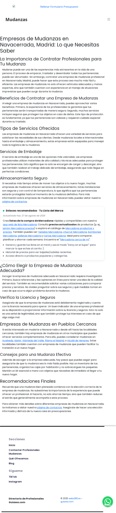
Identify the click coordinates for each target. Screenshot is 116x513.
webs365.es (75, 498)
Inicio (12, 445)
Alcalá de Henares (78, 340)
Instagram (15, 481)
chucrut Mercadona (75, 232)
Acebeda (7, 340)
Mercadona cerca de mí (74, 239)
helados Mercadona (50, 232)
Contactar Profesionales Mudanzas (24, 451)
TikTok (13, 477)
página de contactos (14, 201)
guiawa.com (67, 501)
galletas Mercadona (30, 236)
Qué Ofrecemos (18, 458)
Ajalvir (17, 340)
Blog (11, 463)
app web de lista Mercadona (20, 224)
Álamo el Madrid (54, 340)
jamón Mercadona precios (18, 228)
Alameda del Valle (33, 340)
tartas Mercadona (55, 236)
